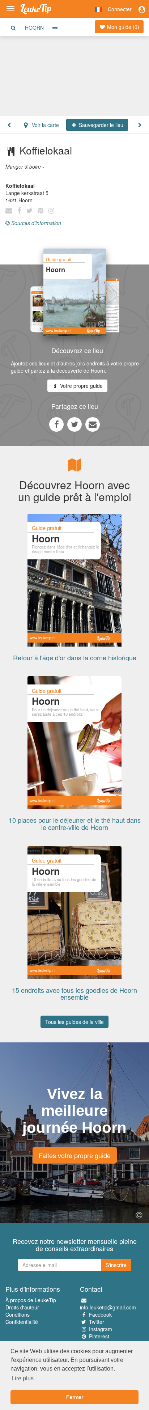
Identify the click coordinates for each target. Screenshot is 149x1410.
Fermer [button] (74, 1397)
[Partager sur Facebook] (56, 424)
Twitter (96, 1321)
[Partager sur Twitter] (74, 424)
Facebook (100, 1314)
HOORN (34, 27)
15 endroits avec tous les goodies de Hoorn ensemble (74, 993)
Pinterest (99, 1336)
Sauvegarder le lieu (100, 124)
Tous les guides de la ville (74, 1021)
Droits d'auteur (22, 1307)
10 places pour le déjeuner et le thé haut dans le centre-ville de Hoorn (75, 823)
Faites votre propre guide (75, 1155)
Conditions (17, 1314)
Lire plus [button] (23, 1378)
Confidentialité (21, 1321)
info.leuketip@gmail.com (108, 1307)
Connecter (120, 9)
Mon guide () (122, 26)
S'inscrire (116, 1265)
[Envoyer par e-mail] (92, 424)
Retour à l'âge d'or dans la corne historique (74, 657)
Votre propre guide (81, 385)
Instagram (100, 1329)
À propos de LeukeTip (30, 1300)
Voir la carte (44, 124)
